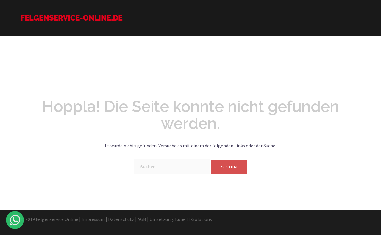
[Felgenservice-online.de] (72, 17)
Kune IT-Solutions (193, 219)
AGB (142, 219)
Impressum (93, 219)
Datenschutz (121, 219)
